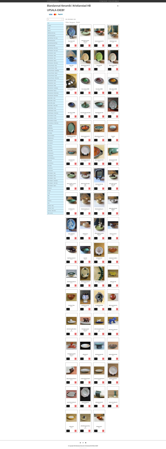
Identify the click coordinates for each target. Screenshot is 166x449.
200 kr (99, 185)
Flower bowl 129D (71, 41)
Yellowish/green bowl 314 (99, 136)
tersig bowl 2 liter (71, 305)
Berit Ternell (50, 160)
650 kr (99, 137)
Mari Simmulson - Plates (52, 55)
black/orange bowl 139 (85, 136)
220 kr (85, 331)
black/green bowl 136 (99, 354)
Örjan (49, 198)
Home (66, 19)
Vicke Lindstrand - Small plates (53, 88)
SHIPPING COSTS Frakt (51, 33)
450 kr (71, 379)
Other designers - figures (52, 185)
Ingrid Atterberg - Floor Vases (53, 38)
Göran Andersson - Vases (52, 115)
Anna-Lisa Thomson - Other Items (53, 78)
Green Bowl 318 (71, 160)
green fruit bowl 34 (85, 402)
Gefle (48, 195)
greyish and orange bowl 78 (99, 378)
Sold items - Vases (51, 205)
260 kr (71, 161)
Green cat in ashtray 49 (113, 402)
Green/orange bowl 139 (99, 41)
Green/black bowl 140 (99, 112)
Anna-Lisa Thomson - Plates (52, 68)
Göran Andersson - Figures (52, 120)
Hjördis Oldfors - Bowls (52, 100)
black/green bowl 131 (71, 89)
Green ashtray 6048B (85, 89)
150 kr (99, 210)
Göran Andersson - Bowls (52, 118)
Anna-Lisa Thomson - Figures (52, 73)
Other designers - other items (53, 183)
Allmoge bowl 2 (99, 426)
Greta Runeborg (50, 155)
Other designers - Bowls (52, 175)
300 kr (71, 42)
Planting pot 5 (85, 233)
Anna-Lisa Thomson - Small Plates (53, 70)
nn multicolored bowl (99, 305)
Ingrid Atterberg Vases (51, 40)
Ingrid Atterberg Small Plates (52, 43)
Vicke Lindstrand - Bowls (52, 80)
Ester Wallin (50, 165)
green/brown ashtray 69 (71, 402)
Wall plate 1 (113, 112)
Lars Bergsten (50, 125)
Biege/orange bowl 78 (113, 65)
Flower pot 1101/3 (113, 233)
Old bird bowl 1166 (113, 41)
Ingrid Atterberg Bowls (51, 35)
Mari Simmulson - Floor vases (53, 50)
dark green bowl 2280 (113, 160)
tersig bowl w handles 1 (113, 258)
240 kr (99, 161)
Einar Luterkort (50, 143)
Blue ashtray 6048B (71, 112)
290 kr (99, 42)
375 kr (71, 331)
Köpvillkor (49, 25)
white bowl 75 (85, 354)
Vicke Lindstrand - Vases (52, 83)
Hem (48, 23)
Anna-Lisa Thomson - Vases (52, 65)
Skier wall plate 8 (71, 233)
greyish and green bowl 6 (85, 378)
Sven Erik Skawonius (51, 158)
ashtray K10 (71, 426)
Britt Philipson (50, 148)
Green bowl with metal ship (85, 112)
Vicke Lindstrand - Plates (52, 85)
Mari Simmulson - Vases (52, 58)
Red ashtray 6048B (99, 89)
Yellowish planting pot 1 (99, 209)
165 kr (85, 428)
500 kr (113, 42)
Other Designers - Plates (52, 178)
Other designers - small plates (53, 180)
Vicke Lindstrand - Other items (53, 95)
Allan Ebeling (50, 133)
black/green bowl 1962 (71, 136)
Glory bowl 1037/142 (99, 184)
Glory (48, 203)
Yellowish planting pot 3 (85, 209)
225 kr (71, 259)
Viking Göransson (51, 138)
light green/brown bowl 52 (71, 378)
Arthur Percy (50, 145)
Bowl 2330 (71, 65)
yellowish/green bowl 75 (85, 281)
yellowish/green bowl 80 (99, 281)
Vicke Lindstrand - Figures (52, 90)
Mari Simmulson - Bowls (52, 53)
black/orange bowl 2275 (99, 160)
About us (49, 30)
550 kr (99, 235)
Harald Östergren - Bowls (52, 110)
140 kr (71, 427)
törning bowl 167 (99, 258)
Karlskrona (49, 200)
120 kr (113, 210)
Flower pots (50, 188)
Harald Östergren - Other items (53, 113)
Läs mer (68, 45)
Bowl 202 (85, 258)
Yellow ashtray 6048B (113, 89)
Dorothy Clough (50, 130)
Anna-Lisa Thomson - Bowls (52, 75)
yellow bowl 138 (113, 281)
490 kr (85, 403)
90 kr (113, 137)
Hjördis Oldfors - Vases (51, 98)
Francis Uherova (50, 163)
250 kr (85, 66)
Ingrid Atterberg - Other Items (53, 48)
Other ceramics (50, 213)
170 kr (71, 356)
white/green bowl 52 (99, 402)
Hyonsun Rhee (50, 150)
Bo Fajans (49, 190)
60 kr (85, 90)
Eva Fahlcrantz (50, 168)
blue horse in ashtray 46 (113, 329)
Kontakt (49, 28)
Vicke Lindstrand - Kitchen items (53, 93)
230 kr (85, 210)
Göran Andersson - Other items (53, 123)
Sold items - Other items (52, 210)
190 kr (85, 379)
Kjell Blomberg (50, 128)
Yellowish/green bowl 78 (85, 65)
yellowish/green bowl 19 (71, 281)
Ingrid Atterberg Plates (51, 45)
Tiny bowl (113, 136)
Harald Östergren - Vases (52, 108)
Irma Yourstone (50, 170)
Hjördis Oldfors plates (51, 103)
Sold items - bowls (51, 208)
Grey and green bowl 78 (85, 160)
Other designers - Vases (52, 173)
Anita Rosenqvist (50, 153)
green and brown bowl (113, 354)
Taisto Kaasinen (50, 140)
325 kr (113, 330)
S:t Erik (49, 193)
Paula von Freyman (51, 135)
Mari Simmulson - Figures (52, 60)
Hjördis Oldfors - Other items (53, 105)
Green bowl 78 (99, 65)
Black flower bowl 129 (71, 258)
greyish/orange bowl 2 (113, 378)
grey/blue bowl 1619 (85, 305)
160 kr (71, 66)
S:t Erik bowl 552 (71, 209)
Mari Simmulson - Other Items (53, 63)
